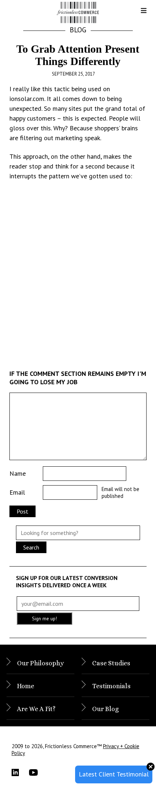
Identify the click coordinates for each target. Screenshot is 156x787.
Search (31, 547)
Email (17, 492)
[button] (138, 13)
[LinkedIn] (20, 772)
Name (17, 473)
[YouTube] (37, 772)
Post (22, 511)
